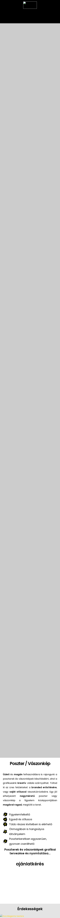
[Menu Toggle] (30, 13)
